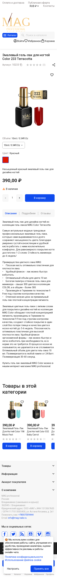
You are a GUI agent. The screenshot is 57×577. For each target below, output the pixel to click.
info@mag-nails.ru (17, 518)
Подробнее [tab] (28, 213)
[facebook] (4, 534)
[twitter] (13, 534)
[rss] (22, 534)
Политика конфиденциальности (24, 556)
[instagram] (48, 534)
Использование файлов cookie (23, 560)
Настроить (13, 568)
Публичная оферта (39, 2)
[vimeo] (39, 534)
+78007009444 (26, 514)
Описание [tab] (11, 213)
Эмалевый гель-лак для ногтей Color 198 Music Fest (13, 431)
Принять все (41, 568)
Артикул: (6, 65)
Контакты (49, 5)
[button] (28, 466)
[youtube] (30, 534)
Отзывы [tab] (46, 213)
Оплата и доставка (13, 2)
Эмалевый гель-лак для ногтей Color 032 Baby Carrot (38, 431)
